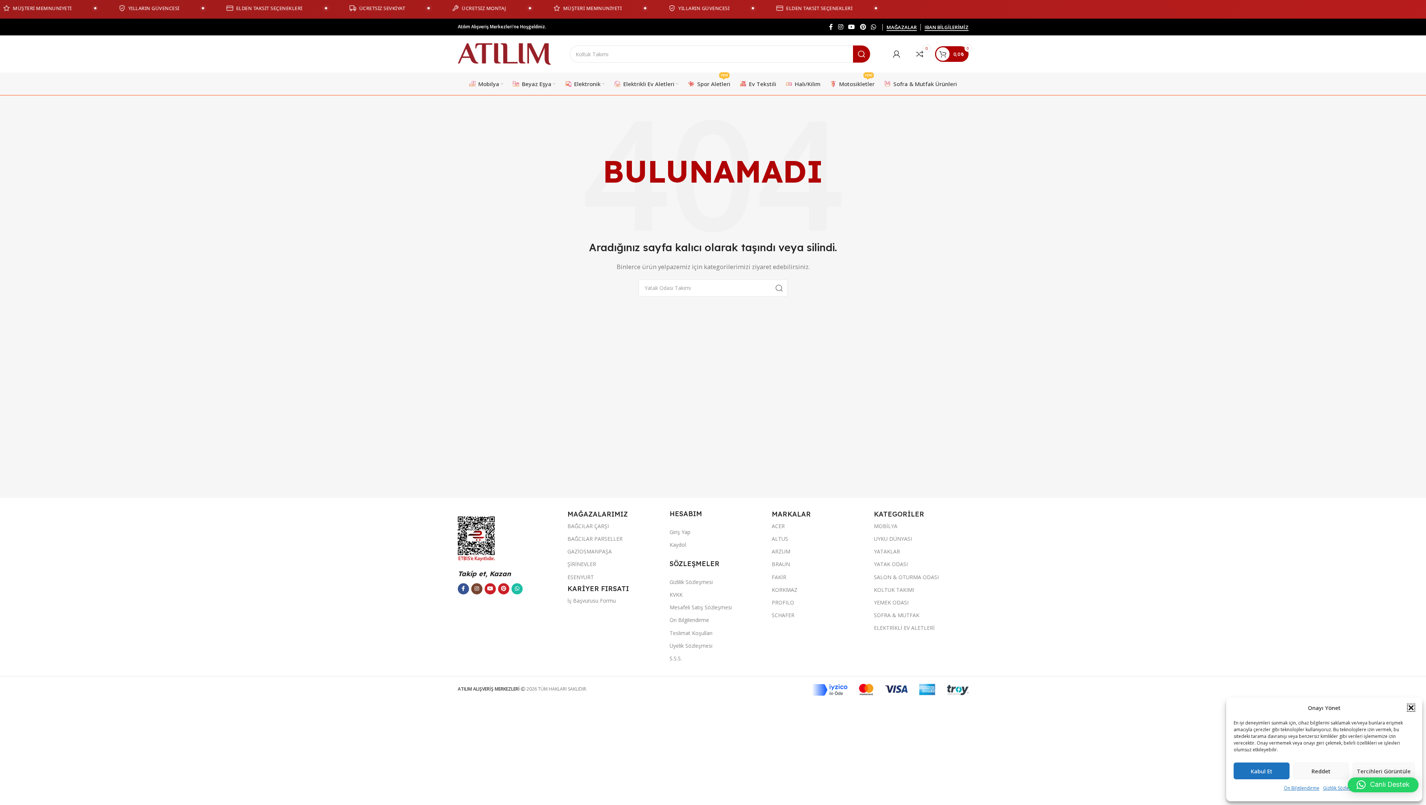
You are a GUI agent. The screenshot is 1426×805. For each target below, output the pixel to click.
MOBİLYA (885, 526)
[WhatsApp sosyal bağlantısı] (873, 26)
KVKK (676, 594)
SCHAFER (783, 615)
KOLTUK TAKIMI (894, 589)
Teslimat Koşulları (691, 633)
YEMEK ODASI (891, 602)
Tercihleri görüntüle (1384, 771)
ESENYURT (580, 577)
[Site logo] (504, 53)
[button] (1411, 707)
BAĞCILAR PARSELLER (595, 538)
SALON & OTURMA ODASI (906, 577)
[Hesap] (896, 54)
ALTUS (780, 538)
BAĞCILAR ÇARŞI (588, 526)
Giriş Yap (680, 532)
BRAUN (781, 564)
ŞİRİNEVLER (581, 564)
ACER (778, 526)
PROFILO (783, 602)
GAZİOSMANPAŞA (589, 551)
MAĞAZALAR (902, 28)
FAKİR (779, 577)
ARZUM (781, 551)
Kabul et (1261, 771)
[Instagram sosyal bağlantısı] (840, 26)
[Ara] (861, 54)
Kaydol (678, 544)
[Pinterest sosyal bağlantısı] (862, 26)
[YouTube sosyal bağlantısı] (851, 26)
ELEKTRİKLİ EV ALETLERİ (904, 627)
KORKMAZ (784, 589)
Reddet (1321, 771)
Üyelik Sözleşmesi (691, 645)
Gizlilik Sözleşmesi (1342, 788)
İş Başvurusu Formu (591, 600)
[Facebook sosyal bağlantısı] (831, 26)
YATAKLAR (887, 551)
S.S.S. (676, 658)
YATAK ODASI (891, 564)
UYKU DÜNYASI (893, 538)
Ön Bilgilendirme (1301, 788)
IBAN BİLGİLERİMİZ (947, 28)
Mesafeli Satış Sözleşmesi (701, 607)
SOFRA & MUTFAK (896, 615)
